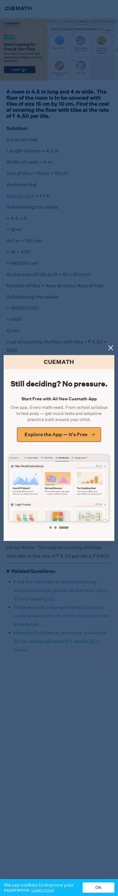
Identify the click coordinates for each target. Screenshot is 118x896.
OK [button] (98, 887)
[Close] (111, 348)
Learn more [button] (42, 890)
